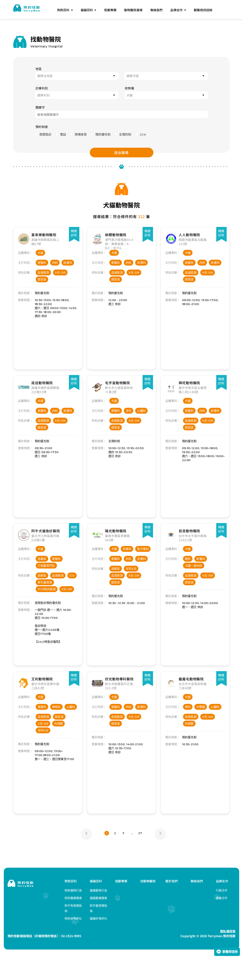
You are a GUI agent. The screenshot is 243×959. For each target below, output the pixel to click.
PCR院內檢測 (47, 589)
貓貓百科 (96, 881)
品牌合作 (222, 881)
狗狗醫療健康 (73, 898)
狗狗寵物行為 (73, 890)
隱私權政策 (227, 931)
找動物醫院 (148, 881)
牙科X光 (131, 568)
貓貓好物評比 (98, 918)
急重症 (42, 559)
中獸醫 (200, 707)
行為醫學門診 (46, 565)
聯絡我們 (197, 881)
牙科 (129, 410)
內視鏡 (58, 723)
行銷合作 (221, 890)
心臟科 (141, 410)
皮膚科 (67, 262)
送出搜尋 (121, 152)
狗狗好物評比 (73, 918)
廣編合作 (221, 898)
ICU (72, 575)
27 (140, 833)
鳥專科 (127, 549)
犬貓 (40, 253)
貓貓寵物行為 (98, 890)
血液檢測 (43, 272)
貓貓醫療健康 (98, 898)
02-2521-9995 (71, 936)
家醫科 (42, 262)
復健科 (42, 707)
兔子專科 (143, 549)
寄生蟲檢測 (45, 582)
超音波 (42, 279)
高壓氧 (42, 575)
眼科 (188, 559)
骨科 (188, 707)
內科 (55, 262)
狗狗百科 (71, 881)
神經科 (56, 707)
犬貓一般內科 (193, 565)
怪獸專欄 (121, 881)
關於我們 (171, 881)
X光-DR (60, 272)
